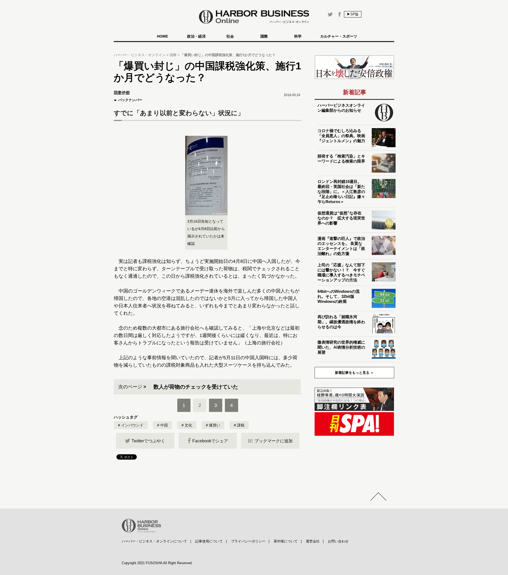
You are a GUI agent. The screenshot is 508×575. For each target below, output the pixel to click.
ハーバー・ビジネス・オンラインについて (154, 541)
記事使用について (209, 541)
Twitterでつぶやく (148, 441)
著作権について (286, 541)
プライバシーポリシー (248, 541)
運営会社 (313, 541)
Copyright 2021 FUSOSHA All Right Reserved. (157, 563)
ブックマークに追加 (270, 440)
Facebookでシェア (210, 441)
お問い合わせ (338, 541)
